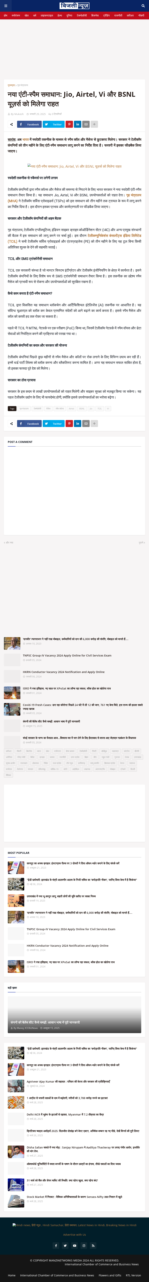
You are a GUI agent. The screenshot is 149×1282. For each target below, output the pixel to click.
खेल (27, 15)
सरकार (30, 769)
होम (5, 15)
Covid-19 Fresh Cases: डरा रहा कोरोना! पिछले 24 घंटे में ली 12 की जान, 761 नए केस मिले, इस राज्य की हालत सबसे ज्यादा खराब (83, 707)
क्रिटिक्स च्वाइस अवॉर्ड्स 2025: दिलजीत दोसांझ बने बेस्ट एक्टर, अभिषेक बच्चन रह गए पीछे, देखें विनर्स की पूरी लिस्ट (83, 1131)
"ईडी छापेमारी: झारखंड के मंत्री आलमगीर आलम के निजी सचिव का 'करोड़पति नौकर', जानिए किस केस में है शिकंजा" (82, 880)
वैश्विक (8, 775)
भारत (26, 139)
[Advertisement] (74, 46)
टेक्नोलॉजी (82, 15)
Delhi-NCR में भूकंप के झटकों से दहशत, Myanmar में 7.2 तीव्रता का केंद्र (65, 1114)
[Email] (86, 124)
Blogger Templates (74, 1268)
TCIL (100, 408)
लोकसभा (35, 763)
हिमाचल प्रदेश (109, 763)
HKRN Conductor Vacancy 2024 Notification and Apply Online (64, 672)
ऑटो (65, 769)
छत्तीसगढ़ (81, 763)
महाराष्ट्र (115, 751)
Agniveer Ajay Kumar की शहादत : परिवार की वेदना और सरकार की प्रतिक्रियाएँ (68, 1081)
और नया (9, 542)
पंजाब (127, 757)
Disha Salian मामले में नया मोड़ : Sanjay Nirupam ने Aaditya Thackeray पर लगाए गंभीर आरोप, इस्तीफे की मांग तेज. (83, 1149)
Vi (108, 408)
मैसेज (48, 408)
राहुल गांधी (105, 757)
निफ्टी (94, 751)
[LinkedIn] (77, 124)
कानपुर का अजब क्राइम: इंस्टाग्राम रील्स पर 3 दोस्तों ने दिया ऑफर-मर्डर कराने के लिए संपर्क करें (73, 863)
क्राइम (42, 757)
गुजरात (117, 757)
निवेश (46, 763)
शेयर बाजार (70, 751)
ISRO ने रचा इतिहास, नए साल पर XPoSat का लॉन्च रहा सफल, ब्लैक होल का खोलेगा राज (67, 688)
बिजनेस (95, 15)
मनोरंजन (16, 15)
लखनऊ (87, 769)
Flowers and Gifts (110, 1275)
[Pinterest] (69, 124)
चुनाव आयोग (10, 763)
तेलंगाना (20, 769)
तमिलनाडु (41, 769)
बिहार (86, 757)
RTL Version (133, 1275)
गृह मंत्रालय (22, 85)
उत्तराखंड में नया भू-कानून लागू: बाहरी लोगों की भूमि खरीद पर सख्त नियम (61, 896)
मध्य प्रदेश (57, 763)
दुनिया (69, 15)
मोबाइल (112, 769)
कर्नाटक (9, 769)
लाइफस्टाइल (47, 15)
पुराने (141, 542)
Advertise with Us (74, 1234)
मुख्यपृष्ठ (11, 85)
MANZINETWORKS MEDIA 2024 (69, 1260)
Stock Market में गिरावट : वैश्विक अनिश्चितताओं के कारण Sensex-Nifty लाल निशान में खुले (74, 1197)
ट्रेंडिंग (106, 15)
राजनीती (118, 15)
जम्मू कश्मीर (94, 763)
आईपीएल (75, 769)
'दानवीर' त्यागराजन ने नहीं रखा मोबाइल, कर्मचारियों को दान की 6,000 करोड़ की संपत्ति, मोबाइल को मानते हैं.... (75, 639)
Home (12, 1275)
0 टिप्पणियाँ (57, 114)
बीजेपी (137, 751)
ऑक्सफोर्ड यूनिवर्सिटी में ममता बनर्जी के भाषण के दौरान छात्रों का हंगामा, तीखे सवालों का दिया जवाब (74, 1164)
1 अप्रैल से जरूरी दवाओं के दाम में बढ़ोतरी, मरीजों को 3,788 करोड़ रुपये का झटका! (67, 1098)
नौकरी (141, 15)
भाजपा (52, 757)
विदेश (32, 757)
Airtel (71, 408)
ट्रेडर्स (122, 769)
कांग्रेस (126, 751)
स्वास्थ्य (132, 763)
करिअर (130, 15)
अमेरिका (9, 757)
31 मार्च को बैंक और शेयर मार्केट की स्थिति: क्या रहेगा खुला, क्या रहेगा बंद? (62, 1180)
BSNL (82, 408)
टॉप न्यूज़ (69, 763)
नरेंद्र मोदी (21, 757)
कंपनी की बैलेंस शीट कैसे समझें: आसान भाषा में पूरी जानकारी (51, 721)
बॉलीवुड (104, 751)
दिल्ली (133, 769)
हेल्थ (60, 15)
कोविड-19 (54, 769)
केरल (122, 763)
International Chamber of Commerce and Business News (102, 1264)
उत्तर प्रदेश (75, 757)
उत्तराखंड (137, 757)
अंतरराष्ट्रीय (100, 769)
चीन (95, 757)
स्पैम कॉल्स (60, 408)
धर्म (34, 15)
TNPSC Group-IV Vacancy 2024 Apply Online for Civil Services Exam (67, 655)
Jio (91, 408)
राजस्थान (23, 763)
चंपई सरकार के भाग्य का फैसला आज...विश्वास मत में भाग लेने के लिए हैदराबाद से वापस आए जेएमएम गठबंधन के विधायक (79, 738)
